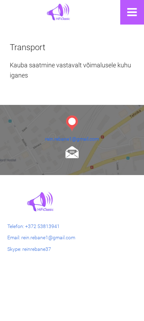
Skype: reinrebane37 (29, 249)
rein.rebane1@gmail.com (72, 139)
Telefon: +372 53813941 (33, 226)
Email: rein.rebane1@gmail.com (41, 237)
